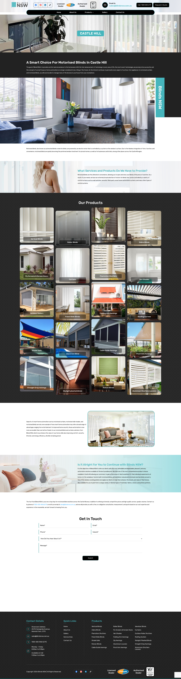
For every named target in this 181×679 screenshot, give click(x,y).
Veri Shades (144, 279)
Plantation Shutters (108, 276)
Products (88, 12)
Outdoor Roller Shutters (143, 633)
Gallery (104, 12)
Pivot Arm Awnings (144, 354)
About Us (72, 12)
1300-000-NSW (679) (40, 504)
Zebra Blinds (144, 242)
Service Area (68, 637)
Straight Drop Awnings (36, 388)
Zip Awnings (117, 640)
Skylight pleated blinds (72, 391)
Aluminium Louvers (120, 644)
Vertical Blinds (37, 239)
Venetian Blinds (108, 239)
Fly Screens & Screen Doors (36, 276)
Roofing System (144, 317)
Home (59, 12)
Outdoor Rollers (36, 313)
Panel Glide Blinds (72, 317)
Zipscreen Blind (72, 354)
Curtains (72, 279)
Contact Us (120, 12)
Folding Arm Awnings (108, 313)
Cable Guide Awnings (108, 350)
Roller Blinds (72, 242)
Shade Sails (37, 350)
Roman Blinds (108, 388)
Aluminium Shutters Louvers (144, 391)
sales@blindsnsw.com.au (120, 6)
